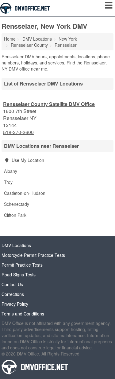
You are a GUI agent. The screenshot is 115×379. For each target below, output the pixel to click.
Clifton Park (15, 215)
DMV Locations (16, 245)
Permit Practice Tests (22, 265)
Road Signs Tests (19, 274)
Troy (8, 182)
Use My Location (27, 160)
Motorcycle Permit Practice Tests (33, 255)
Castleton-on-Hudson (24, 193)
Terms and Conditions (23, 314)
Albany (10, 171)
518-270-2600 (18, 132)
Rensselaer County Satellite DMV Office (49, 104)
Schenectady (16, 204)
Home (10, 39)
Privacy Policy (15, 304)
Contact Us (12, 284)
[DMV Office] (25, 8)
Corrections (13, 294)
